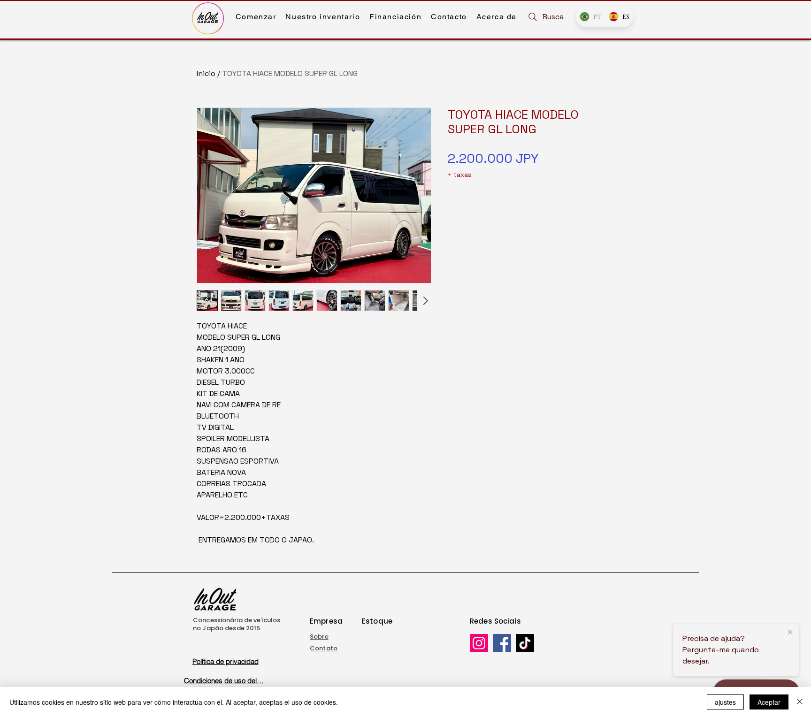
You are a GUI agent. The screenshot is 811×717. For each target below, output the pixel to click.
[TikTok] (525, 643)
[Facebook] (502, 643)
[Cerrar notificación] (790, 632)
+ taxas (460, 174)
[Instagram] (479, 643)
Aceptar (768, 702)
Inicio (206, 73)
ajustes (725, 702)
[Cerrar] (799, 701)
